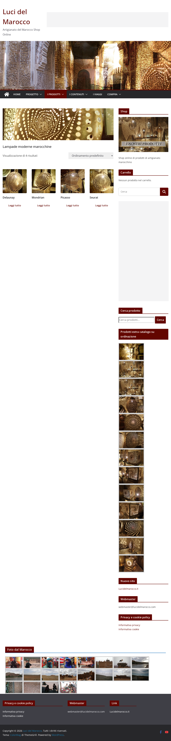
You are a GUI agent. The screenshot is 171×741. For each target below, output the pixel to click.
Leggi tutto (14, 205)
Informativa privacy (129, 625)
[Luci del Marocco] (7, 94)
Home (17, 94)
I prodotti (53, 94)
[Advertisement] (107, 19)
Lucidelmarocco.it (128, 588)
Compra (112, 94)
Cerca (160, 320)
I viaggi (97, 94)
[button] (40, 94)
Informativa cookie (129, 629)
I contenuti (76, 94)
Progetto (32, 94)
